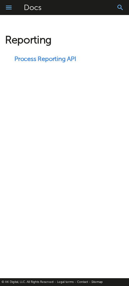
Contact (82, 282)
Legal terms (65, 282)
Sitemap (97, 282)
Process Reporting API (45, 59)
